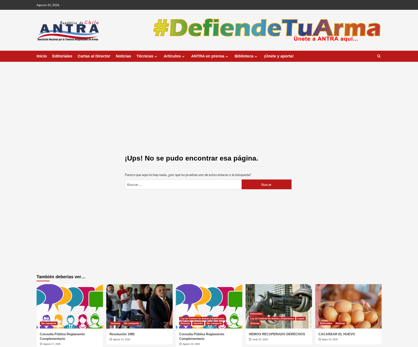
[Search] (379, 56)
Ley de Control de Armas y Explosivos (202, 318)
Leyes (301, 318)
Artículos (172, 56)
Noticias (123, 56)
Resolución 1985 (122, 334)
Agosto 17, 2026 (52, 344)
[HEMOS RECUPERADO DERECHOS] (279, 306)
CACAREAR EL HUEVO (337, 334)
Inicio (42, 56)
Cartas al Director (94, 56)
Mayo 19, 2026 (330, 339)
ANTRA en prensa (207, 56)
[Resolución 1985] (139, 306)
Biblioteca (244, 56)
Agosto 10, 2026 (191, 344)
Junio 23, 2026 (260, 339)
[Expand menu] (155, 56)
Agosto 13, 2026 (121, 339)
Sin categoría (48, 323)
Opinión (198, 323)
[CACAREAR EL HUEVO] (348, 306)
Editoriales (62, 56)
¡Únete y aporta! (279, 56)
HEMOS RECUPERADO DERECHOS (277, 334)
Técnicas (145, 56)
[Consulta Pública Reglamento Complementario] (70, 306)
